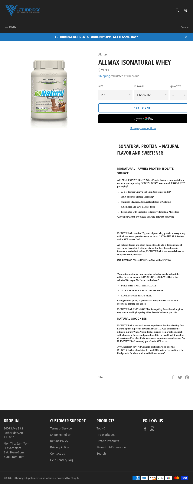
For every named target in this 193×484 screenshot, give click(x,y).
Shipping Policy (60, 434)
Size (100, 86)
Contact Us (57, 453)
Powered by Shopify (68, 478)
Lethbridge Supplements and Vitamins (34, 478)
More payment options (143, 128)
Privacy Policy (59, 447)
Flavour (139, 86)
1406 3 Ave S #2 (13, 428)
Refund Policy (59, 441)
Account (185, 27)
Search (101, 453)
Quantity (175, 86)
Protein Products (107, 441)
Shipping (104, 76)
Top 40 (100, 428)
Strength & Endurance (111, 447)
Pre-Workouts (105, 434)
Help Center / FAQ (61, 460)
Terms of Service (61, 428)
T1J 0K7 (9, 437)
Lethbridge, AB (13, 433)
